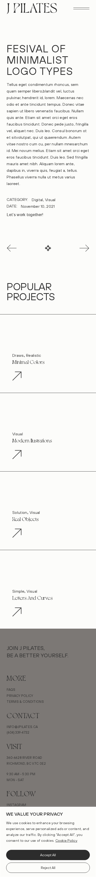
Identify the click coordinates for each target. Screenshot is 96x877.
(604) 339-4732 (18, 732)
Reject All (48, 867)
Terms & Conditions (25, 702)
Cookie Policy (66, 840)
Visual (50, 199)
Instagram (16, 805)
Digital (37, 199)
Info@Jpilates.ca (22, 727)
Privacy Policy (20, 696)
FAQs (11, 690)
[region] (48, 842)
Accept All (48, 855)
